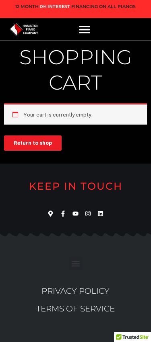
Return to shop (33, 142)
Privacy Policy (75, 291)
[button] (85, 29)
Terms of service (75, 308)
